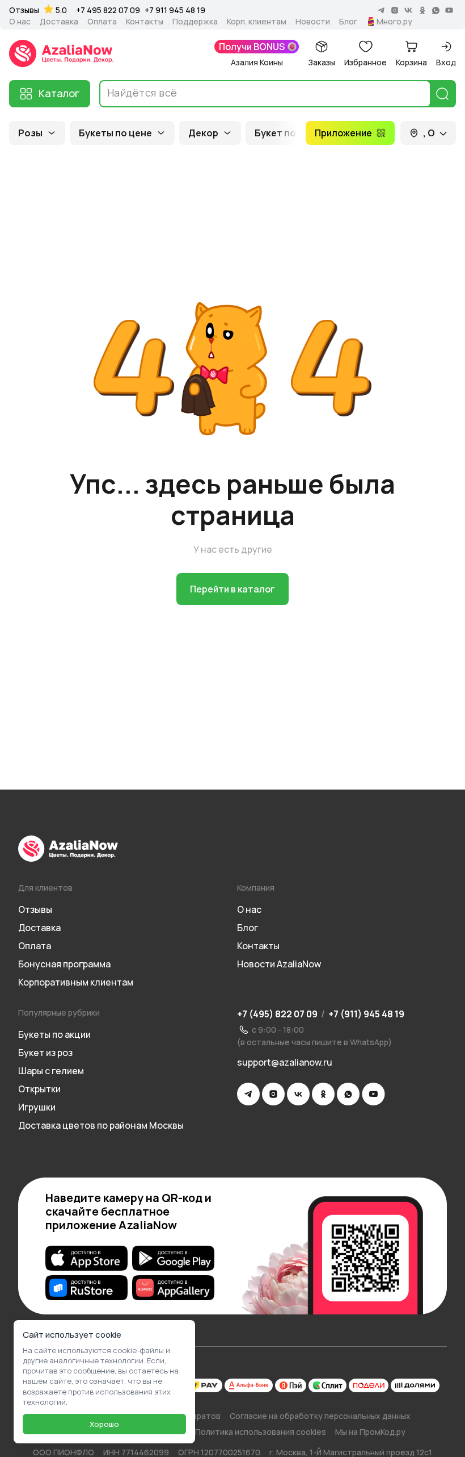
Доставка (59, 21)
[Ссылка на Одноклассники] (323, 1094)
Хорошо (104, 1424)
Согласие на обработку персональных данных (320, 1415)
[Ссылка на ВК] (298, 1094)
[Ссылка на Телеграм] (248, 1094)
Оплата (102, 21)
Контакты (144, 21)
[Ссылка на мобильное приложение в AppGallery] (173, 1287)
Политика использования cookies (260, 1431)
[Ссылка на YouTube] (373, 1094)
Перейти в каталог (232, 589)
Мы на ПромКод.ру (370, 1431)
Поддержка (195, 21)
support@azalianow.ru (284, 1062)
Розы (30, 133)
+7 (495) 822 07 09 (277, 1014)
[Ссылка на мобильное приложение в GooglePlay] (173, 1258)
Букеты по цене (115, 133)
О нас (20, 21)
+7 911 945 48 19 (175, 10)
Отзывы (24, 10)
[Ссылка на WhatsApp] (348, 1094)
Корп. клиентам (256, 21)
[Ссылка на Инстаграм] (273, 1094)
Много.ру (394, 21)
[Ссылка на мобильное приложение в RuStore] (86, 1287)
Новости (312, 21)
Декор (203, 133)
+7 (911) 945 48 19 (366, 1014)
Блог (348, 21)
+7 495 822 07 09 (108, 10)
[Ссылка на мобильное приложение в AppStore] (86, 1258)
